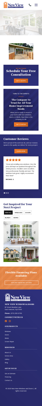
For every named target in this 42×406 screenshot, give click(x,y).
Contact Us (8, 380)
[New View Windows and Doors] (12, 5)
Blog (6, 363)
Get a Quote (21, 81)
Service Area (9, 356)
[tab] (4, 193)
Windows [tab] (18, 213)
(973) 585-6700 (16, 313)
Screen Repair (9, 341)
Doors (7, 335)
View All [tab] (8, 213)
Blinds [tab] (7, 218)
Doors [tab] (28, 213)
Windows (8, 331)
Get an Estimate (10, 373)
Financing (8, 377)
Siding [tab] (15, 218)
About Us (8, 352)
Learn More (21, 151)
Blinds (7, 338)
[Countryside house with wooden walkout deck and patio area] (21, 51)
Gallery (7, 359)
